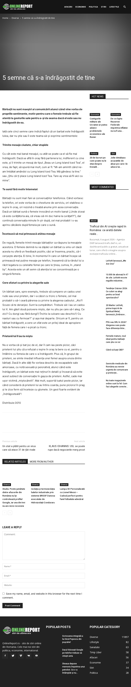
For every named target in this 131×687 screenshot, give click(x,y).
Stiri (103, 6)
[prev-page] (4, 513)
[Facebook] (5, 97)
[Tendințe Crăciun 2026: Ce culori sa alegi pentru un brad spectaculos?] (96, 291)
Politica (93, 6)
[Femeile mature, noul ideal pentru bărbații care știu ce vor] (96, 339)
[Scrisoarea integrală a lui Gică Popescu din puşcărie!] (53, 639)
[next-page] (10, 513)
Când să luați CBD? (115, 350)
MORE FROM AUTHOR (42, 461)
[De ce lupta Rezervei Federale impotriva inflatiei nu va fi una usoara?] (120, 110)
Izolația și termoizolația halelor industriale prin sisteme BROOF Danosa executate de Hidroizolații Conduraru (43, 496)
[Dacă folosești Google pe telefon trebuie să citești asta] (53, 653)
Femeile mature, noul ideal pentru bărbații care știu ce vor (116, 339)
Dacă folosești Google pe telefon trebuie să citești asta (72, 653)
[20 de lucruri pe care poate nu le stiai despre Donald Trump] (99, 148)
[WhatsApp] (29, 97)
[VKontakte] (28, 656)
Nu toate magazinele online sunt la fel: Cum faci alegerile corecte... (117, 383)
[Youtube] (36, 656)
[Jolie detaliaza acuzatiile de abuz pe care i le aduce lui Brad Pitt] (120, 148)
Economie (80, 6)
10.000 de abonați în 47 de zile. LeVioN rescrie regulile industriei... (117, 277)
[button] (124, 7)
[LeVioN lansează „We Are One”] (96, 264)
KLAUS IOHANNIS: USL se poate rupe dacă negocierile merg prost (66, 448)
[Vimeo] (21, 656)
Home (5, 18)
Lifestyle (114, 6)
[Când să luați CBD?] (96, 353)
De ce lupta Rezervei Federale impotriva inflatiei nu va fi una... (119, 124)
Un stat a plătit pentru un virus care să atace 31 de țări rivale (19, 448)
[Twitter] (13, 97)
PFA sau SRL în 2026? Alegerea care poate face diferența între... (116, 325)
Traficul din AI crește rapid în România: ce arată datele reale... (108, 230)
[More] (37, 97)
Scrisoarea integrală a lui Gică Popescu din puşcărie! (72, 639)
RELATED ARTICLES (15, 461)
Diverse (15, 18)
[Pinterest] (21, 97)
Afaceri (68, 6)
